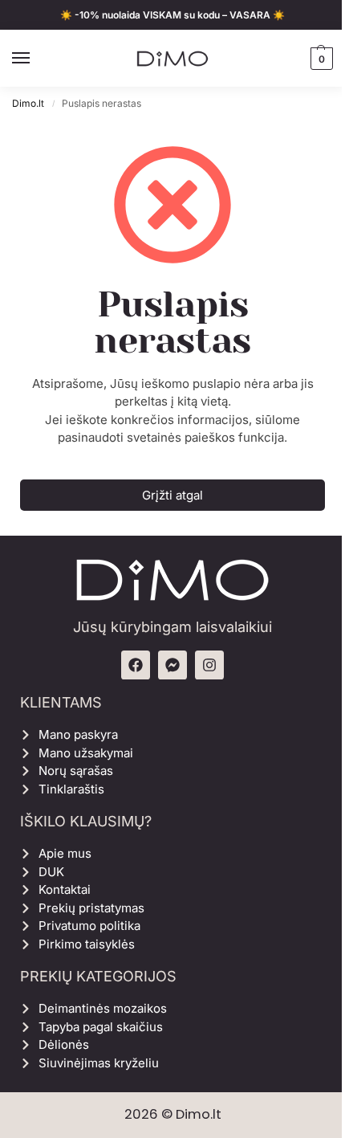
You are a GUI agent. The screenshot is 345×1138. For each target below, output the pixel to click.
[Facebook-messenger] (172, 665)
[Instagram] (209, 665)
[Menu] (36, 59)
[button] (319, 58)
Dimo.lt (28, 103)
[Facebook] (135, 665)
